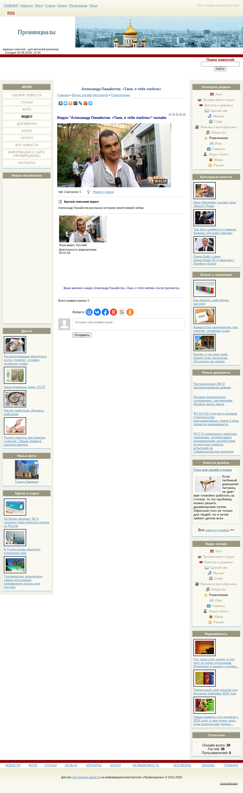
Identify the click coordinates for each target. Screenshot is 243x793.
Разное (219, 165)
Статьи (50, 5)
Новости (27, 5)
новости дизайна (217, 530)
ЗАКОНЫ (208, 765)
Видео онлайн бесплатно (90, 95)
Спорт (218, 121)
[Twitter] (65, 103)
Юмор (218, 160)
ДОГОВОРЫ (182, 765)
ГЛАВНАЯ (11, 5)
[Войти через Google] (122, 312)
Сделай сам (218, 111)
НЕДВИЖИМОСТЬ (145, 765)
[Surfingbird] (90, 103)
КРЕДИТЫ (94, 765)
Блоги (62, 5)
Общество (218, 132)
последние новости (86, 777)
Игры (218, 143)
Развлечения (218, 138)
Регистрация (78, 5)
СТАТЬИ (51, 765)
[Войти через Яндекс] (113, 312)
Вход (94, 5)
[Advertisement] (99, 68)
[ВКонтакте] (60, 103)
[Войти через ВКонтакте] (97, 312)
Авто (218, 94)
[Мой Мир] (75, 103)
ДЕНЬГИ (71, 765)
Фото (38, 5)
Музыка (218, 116)
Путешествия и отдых (218, 100)
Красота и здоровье (218, 105)
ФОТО (32, 765)
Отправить (82, 335)
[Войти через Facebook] (105, 312)
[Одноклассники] (70, 103)
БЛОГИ (115, 765)
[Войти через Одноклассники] (130, 312)
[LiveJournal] (80, 103)
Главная (63, 95)
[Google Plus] (85, 103)
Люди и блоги (218, 154)
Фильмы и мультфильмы (219, 127)
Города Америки (26, 481)
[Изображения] (83, 229)
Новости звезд (103, 192)
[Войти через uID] (89, 312)
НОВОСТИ (12, 765)
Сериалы (218, 149)
